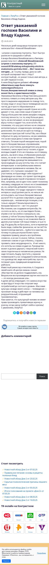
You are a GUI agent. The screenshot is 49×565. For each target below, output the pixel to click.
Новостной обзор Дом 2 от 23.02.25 (20, 478)
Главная (5, 15)
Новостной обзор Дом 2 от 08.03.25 (20, 497)
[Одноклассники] (21, 312)
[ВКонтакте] (17, 312)
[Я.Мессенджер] (14, 312)
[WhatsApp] (31, 312)
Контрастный (14, 3)
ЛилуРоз (14, 15)
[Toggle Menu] (43, 5)
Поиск (42, 376)
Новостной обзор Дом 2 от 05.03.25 (20, 487)
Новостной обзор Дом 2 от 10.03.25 (20, 500)
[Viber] (27, 312)
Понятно (6, 561)
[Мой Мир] (34, 312)
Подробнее (41, 553)
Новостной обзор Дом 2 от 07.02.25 (20, 469)
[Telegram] (24, 312)
